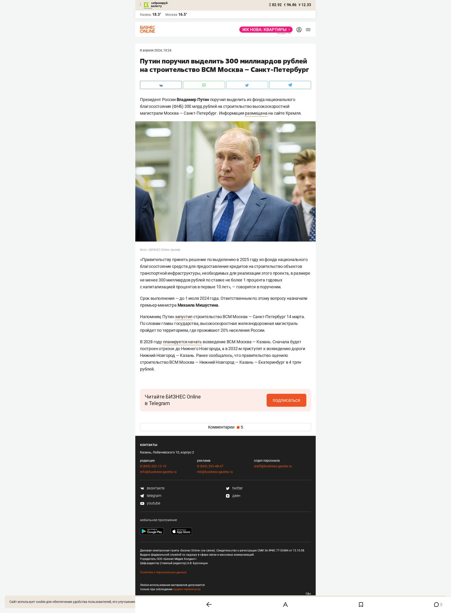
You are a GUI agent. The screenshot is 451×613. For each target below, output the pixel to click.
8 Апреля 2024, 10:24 (155, 50)
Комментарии (225, 427)
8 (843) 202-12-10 (153, 466)
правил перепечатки (187, 589)
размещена (256, 113)
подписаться (286, 400)
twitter (237, 488)
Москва (171, 14)
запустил (183, 316)
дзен (235, 495)
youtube (153, 503)
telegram (153, 495)
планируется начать (182, 341)
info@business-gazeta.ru (158, 472)
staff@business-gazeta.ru (273, 466)
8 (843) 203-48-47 (210, 466)
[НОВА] (265, 30)
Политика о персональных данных (163, 572)
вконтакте (155, 488)
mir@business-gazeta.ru (215, 472)
